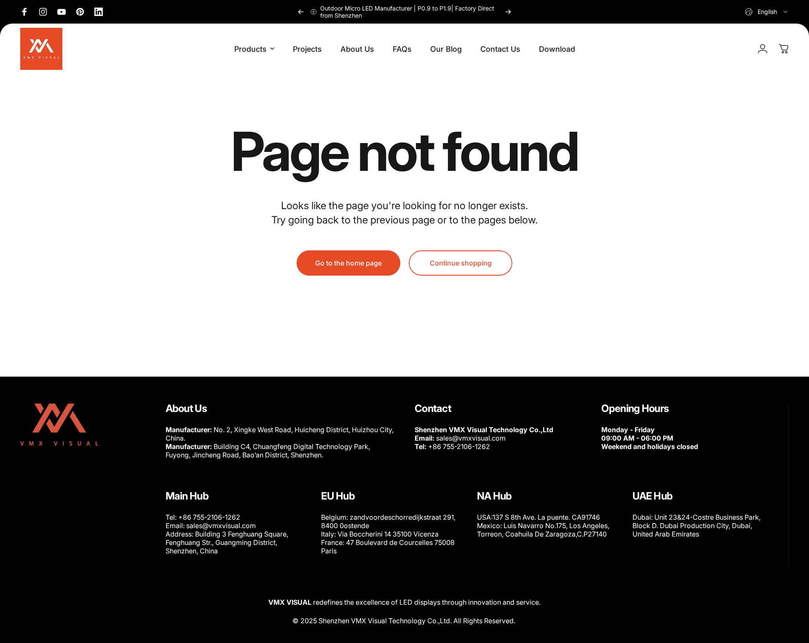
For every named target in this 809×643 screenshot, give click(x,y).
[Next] (508, 12)
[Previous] (301, 12)
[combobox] (767, 12)
